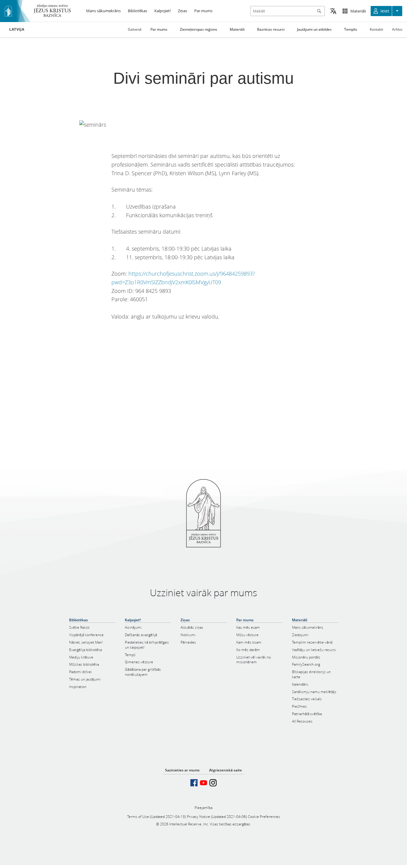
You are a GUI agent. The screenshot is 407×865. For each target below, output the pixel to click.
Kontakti (376, 29)
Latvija (16, 29)
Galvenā (135, 29)
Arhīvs (397, 29)
